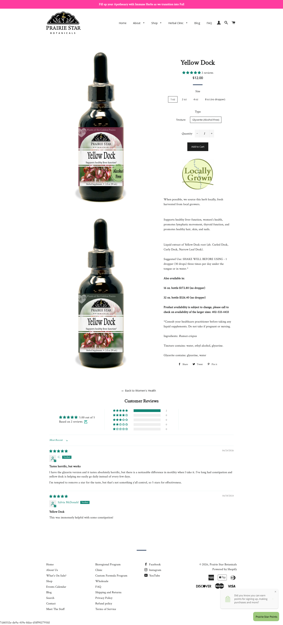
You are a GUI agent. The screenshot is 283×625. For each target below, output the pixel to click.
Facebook (154, 564)
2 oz (184, 99)
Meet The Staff (55, 609)
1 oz (172, 99)
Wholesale (101, 581)
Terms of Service (105, 609)
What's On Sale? (56, 576)
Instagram (154, 570)
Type (198, 112)
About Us (52, 570)
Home (122, 23)
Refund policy (103, 604)
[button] (192, 73)
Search (50, 598)
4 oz (195, 99)
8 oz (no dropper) (215, 99)
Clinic (98, 570)
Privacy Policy (103, 598)
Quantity (187, 134)
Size (197, 91)
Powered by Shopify (224, 569)
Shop (154, 23)
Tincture (181, 119)
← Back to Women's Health (138, 390)
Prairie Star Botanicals (223, 564)
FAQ (209, 23)
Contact (51, 604)
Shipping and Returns (108, 592)
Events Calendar (56, 587)
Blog (197, 23)
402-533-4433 (220, 312)
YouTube (154, 576)
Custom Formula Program (111, 576)
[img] (58, 451)
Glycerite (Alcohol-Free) (205, 119)
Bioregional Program (108, 564)
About (137, 23)
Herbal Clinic (176, 23)
